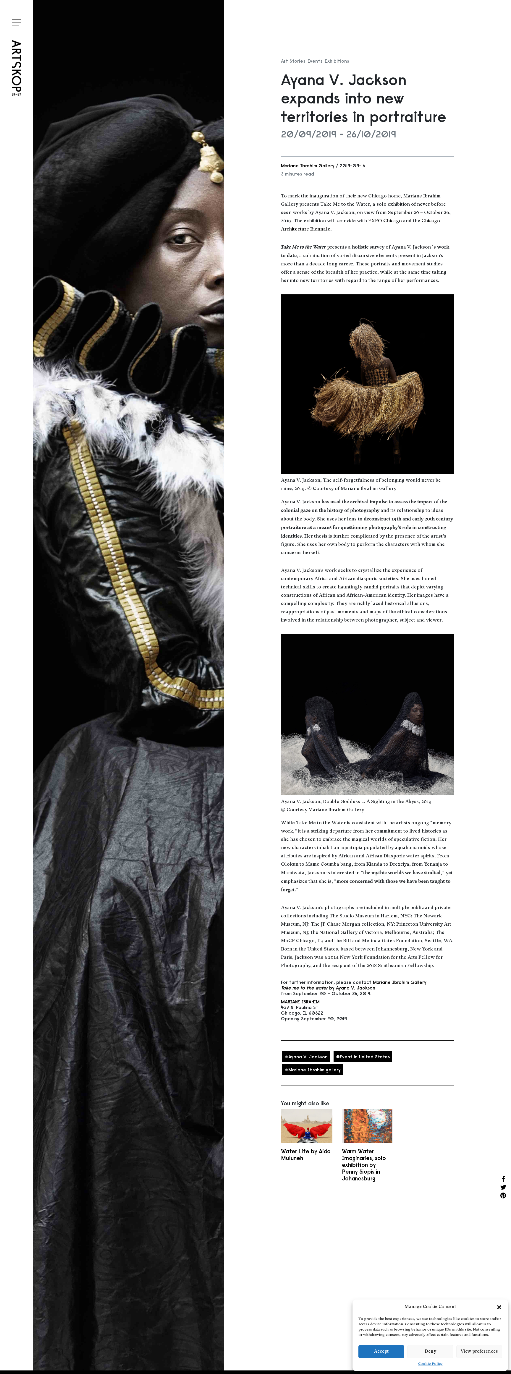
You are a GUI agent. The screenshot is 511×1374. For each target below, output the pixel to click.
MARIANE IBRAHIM (300, 1002)
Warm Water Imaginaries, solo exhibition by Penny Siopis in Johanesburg (364, 1165)
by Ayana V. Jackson (328, 988)
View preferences (479, 1351)
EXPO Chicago (385, 221)
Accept (381, 1351)
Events (315, 61)
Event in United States (365, 1057)
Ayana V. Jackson (308, 1057)
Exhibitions (337, 61)
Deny (430, 1351)
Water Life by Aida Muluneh (306, 1155)
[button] (499, 1307)
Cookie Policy (430, 1364)
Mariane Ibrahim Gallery (307, 165)
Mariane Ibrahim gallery (314, 1070)
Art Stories (293, 61)
